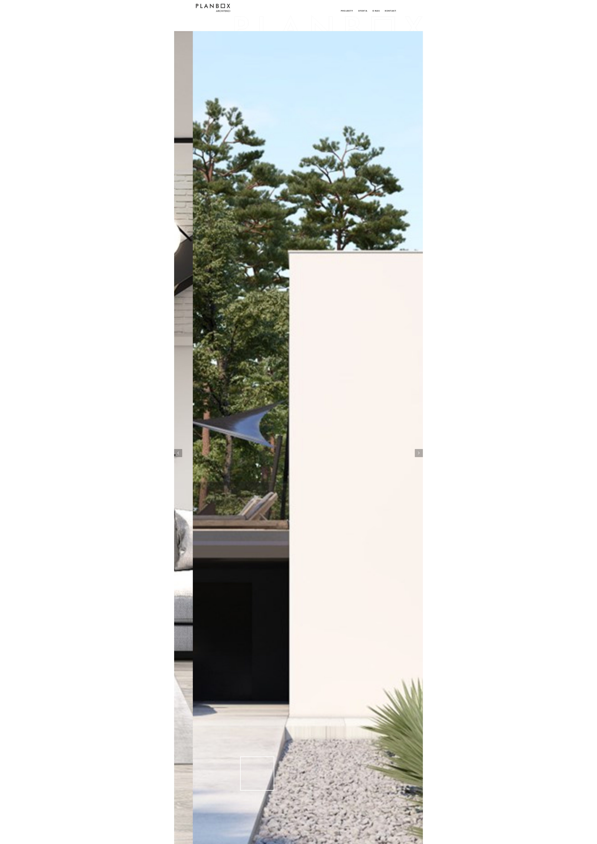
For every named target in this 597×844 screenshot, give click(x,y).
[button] (178, 453)
